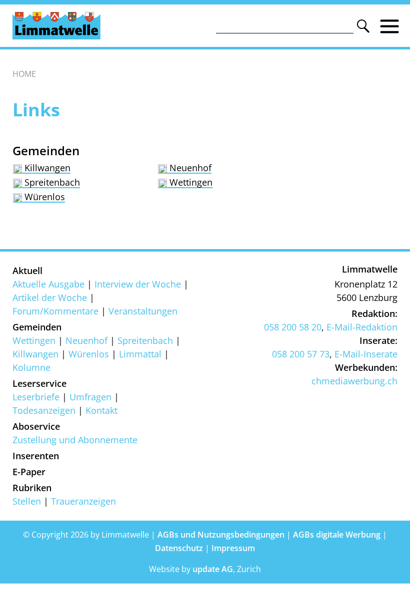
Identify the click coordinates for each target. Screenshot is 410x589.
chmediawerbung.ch (355, 381)
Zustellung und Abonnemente (75, 440)
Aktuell (27, 271)
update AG (212, 569)
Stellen (26, 501)
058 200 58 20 (293, 327)
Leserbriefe (36, 397)
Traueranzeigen (83, 501)
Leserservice (39, 383)
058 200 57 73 (301, 354)
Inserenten (35, 456)
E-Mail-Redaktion (362, 327)
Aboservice (36, 426)
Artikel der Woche (49, 297)
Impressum (233, 548)
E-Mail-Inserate (366, 354)
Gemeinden (37, 327)
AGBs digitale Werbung (336, 534)
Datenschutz (179, 548)
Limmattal (140, 354)
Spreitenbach (51, 182)
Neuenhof (189, 168)
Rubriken (32, 488)
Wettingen (189, 182)
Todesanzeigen (44, 410)
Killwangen (46, 168)
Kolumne (31, 367)
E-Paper (29, 472)
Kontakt (102, 410)
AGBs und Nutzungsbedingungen (221, 534)
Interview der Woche (137, 284)
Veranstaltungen (143, 311)
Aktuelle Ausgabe (48, 284)
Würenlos (43, 197)
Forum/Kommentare (55, 311)
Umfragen (91, 397)
